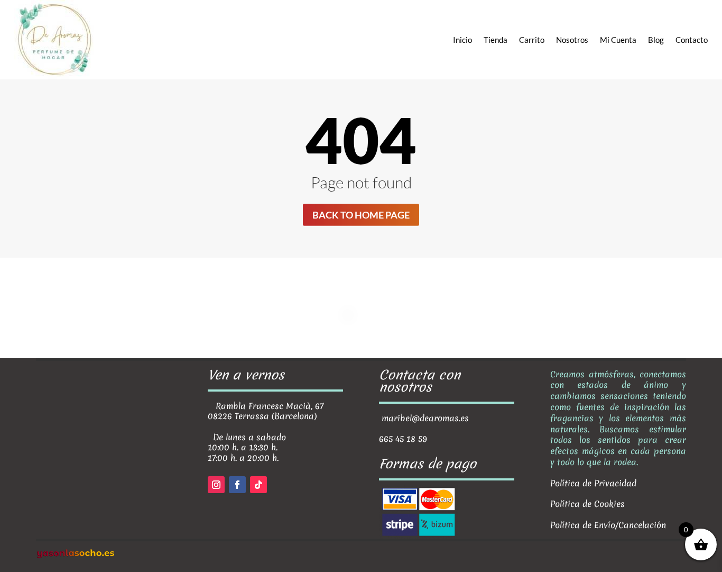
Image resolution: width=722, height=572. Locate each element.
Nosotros (572, 39)
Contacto (691, 39)
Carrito (531, 39)
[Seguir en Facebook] (237, 484)
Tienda (495, 39)
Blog (656, 39)
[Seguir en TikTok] (258, 484)
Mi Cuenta (618, 39)
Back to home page (361, 215)
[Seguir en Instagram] (216, 484)
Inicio (462, 39)
